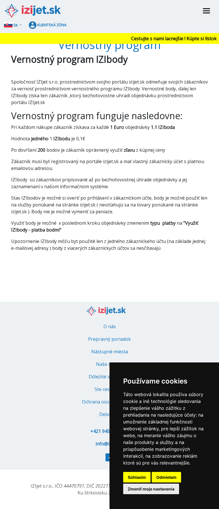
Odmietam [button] (166, 477)
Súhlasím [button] (137, 477)
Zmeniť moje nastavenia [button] (151, 488)
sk (16, 25)
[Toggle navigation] (206, 11)
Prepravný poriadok (109, 339)
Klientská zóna (51, 24)
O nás (110, 326)
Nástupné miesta (109, 351)
